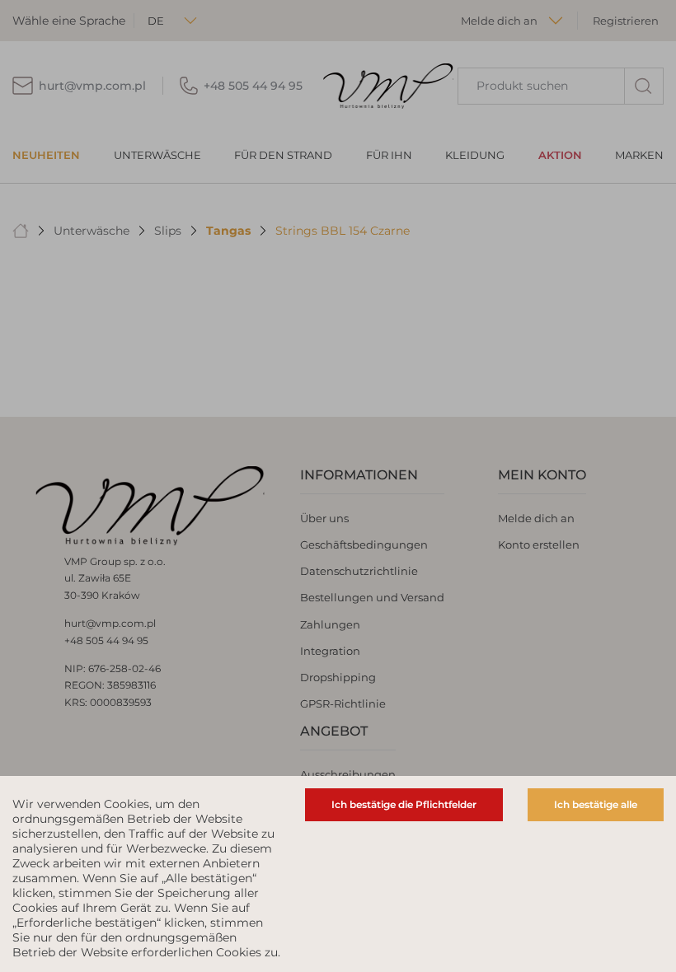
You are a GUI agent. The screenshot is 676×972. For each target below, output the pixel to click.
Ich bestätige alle (595, 804)
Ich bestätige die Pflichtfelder (403, 804)
